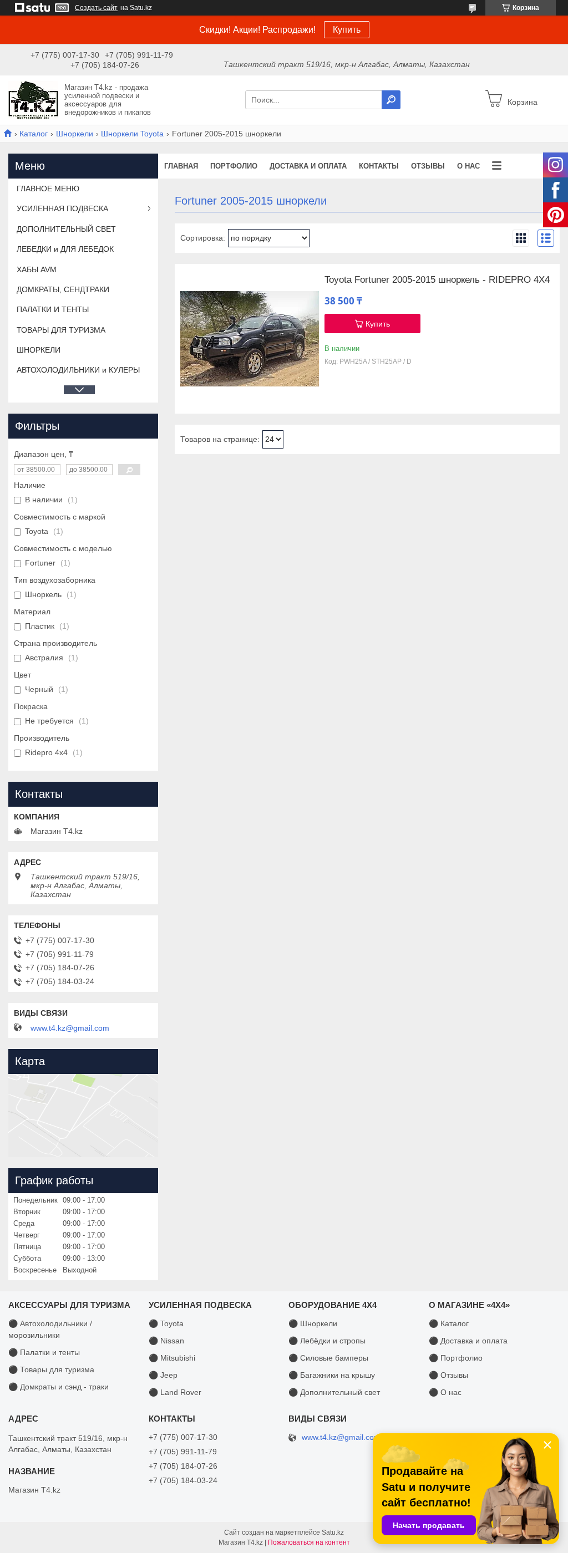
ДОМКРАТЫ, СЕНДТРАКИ (63, 289)
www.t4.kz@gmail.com (70, 1028)
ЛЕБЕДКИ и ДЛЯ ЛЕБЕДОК (65, 249)
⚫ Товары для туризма (51, 1369)
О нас (468, 166)
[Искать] (391, 99)
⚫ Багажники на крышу (331, 1375)
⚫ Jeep (163, 1375)
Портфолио (233, 166)
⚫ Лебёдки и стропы (327, 1340)
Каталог (33, 133)
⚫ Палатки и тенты (44, 1352)
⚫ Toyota (166, 1323)
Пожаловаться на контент (309, 1542)
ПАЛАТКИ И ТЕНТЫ (53, 309)
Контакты (379, 166)
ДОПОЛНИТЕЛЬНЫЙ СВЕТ (66, 229)
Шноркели (74, 133)
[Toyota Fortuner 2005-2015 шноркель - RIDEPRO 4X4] (249, 338)
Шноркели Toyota (132, 133)
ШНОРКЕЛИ (38, 349)
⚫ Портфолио (456, 1357)
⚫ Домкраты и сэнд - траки (58, 1386)
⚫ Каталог (449, 1323)
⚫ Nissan (166, 1340)
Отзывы (428, 166)
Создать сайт (96, 8)
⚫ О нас (445, 1392)
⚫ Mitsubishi (172, 1357)
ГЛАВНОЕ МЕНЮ (48, 188)
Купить (347, 29)
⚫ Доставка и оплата (468, 1340)
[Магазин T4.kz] (33, 99)
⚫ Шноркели (312, 1323)
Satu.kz (333, 1532)
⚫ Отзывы (448, 1375)
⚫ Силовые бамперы (328, 1357)
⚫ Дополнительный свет (334, 1392)
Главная (181, 166)
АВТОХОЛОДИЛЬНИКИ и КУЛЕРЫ (78, 369)
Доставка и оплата (308, 166)
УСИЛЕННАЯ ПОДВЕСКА (62, 208)
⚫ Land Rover (175, 1392)
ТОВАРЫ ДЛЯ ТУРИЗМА (61, 329)
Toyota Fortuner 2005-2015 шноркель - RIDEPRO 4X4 (437, 280)
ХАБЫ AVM (37, 269)
